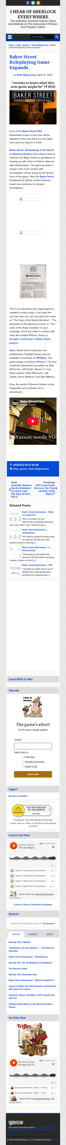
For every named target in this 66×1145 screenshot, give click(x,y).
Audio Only (30, 766)
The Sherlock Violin (18, 969)
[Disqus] (33, 625)
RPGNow (41, 357)
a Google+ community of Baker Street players (30, 339)
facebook (28, 3)
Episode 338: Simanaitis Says (23, 974)
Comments (33, 934)
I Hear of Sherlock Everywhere (33, 14)
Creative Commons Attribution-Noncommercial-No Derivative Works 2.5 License (31, 1129)
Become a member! (18, 796)
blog (15, 468)
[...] (44, 525)
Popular (16, 934)
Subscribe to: (21, 752)
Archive (49, 934)
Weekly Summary (34, 762)
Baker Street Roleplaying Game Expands (29, 62)
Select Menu (10, 37)
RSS (38, 3)
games (23, 468)
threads (33, 3)
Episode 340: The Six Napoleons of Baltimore (30, 963)
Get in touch (49, 923)
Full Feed (29, 757)
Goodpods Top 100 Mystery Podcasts (33, 820)
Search (57, 37)
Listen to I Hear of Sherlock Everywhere (33, 904)
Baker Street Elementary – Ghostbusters (28, 957)
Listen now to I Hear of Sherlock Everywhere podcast (33, 824)
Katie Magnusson (27, 74)
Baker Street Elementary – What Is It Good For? (31, 980)
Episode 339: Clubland (19, 942)
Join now (33, 774)
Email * (19, 739)
